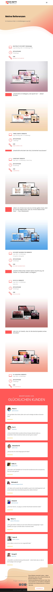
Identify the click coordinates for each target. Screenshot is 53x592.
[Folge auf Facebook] (20, 585)
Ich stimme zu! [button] (39, 588)
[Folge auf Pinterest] (25, 585)
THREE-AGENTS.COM (17, 145)
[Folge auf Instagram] (23, 585)
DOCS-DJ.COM (16, 294)
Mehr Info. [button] (31, 585)
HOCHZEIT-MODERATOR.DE (19, 266)
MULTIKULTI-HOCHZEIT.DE (18, 58)
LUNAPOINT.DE (16, 170)
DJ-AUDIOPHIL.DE (17, 386)
